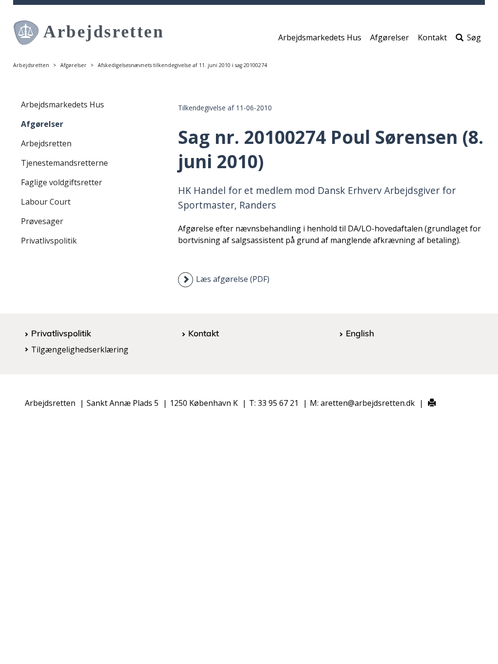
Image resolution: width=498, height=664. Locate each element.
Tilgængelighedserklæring (79, 349)
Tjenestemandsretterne (64, 162)
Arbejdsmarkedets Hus (319, 37)
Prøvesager (42, 221)
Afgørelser (389, 37)
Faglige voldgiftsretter (61, 182)
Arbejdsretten (31, 65)
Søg (474, 37)
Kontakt (432, 37)
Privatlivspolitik (49, 240)
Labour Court (46, 201)
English (360, 333)
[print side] (426, 403)
